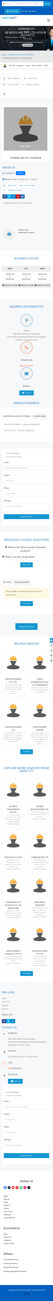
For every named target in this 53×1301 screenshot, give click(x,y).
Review (40, 65)
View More (26, 603)
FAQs (46, 65)
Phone (6, 488)
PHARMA (29, 55)
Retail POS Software (11, 1267)
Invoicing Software (10, 1263)
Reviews (5, 1009)
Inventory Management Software (15, 1271)
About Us (12, 65)
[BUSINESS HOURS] (51, 645)
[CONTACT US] (51, 660)
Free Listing (13, 11)
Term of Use (8, 1212)
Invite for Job (29, 185)
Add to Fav (32, 78)
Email (6, 475)
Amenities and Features (16, 416)
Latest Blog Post (9, 1218)
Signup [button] (33, 11)
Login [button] (26, 11)
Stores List (7, 1237)
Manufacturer (23, 179)
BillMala (8, 1253)
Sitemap (5, 1005)
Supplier (34, 179)
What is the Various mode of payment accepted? (26, 549)
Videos (34, 65)
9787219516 (28, 366)
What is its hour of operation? (20, 556)
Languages (39, 416)
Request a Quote (32, 84)
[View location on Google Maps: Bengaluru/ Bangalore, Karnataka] (4, 37)
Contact (27, 65)
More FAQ (26, 565)
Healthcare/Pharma (16, 55)
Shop (5, 1234)
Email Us (27, 393)
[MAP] (51, 650)
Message (7, 501)
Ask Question (21, 582)
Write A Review (14, 78)
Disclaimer (7, 1215)
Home (4, 55)
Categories (20, 65)
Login (6, 1202)
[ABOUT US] (51, 640)
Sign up (6, 1199)
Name (6, 462)
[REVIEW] (51, 655)
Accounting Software (11, 1259)
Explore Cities (9, 1243)
